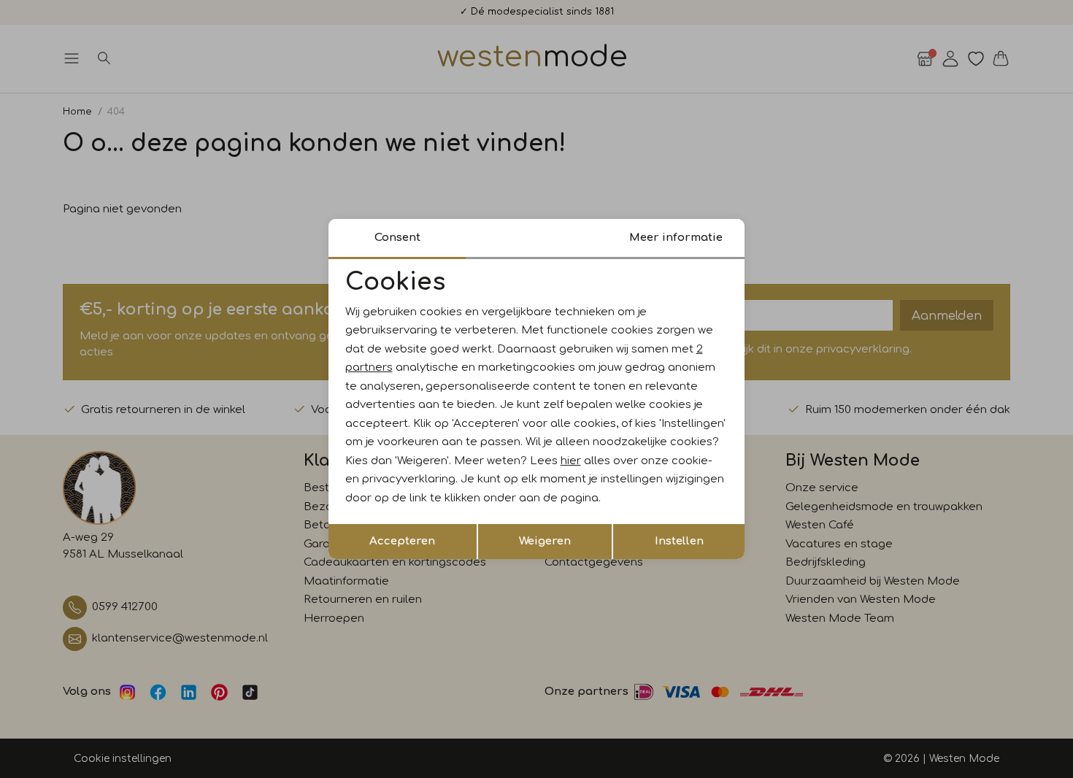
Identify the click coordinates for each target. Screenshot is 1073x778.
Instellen (679, 541)
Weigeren (545, 541)
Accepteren (402, 541)
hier (571, 461)
